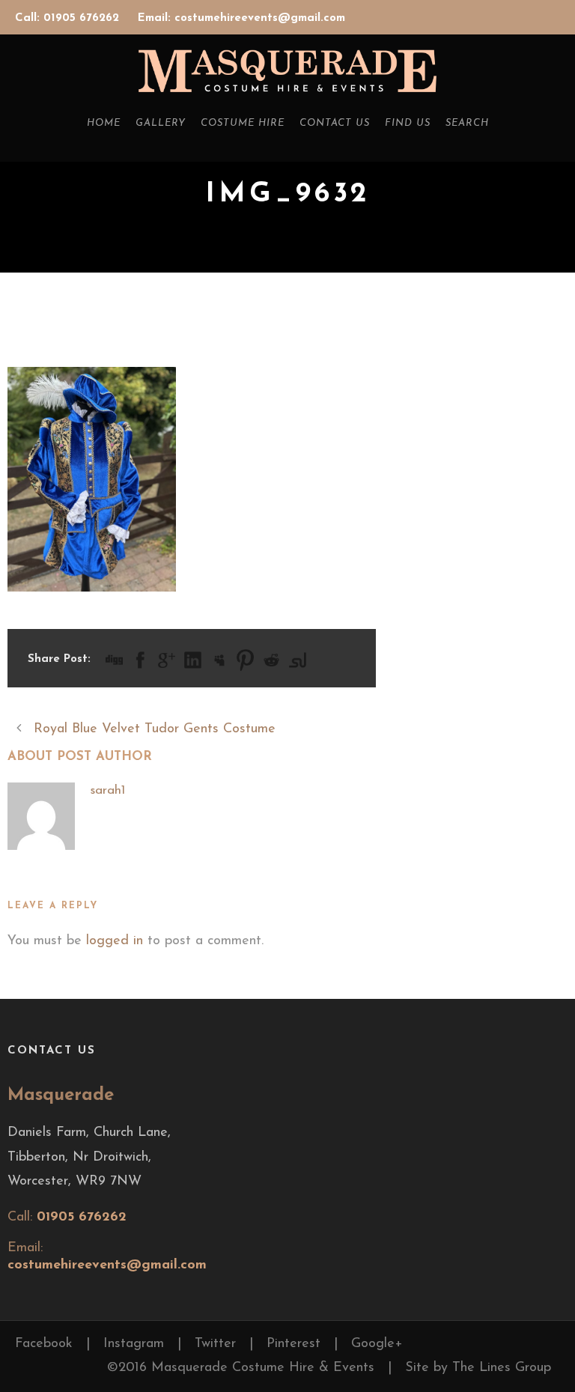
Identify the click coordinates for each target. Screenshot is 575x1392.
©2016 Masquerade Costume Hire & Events (240, 1368)
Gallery (161, 123)
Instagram (133, 1344)
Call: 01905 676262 (69, 18)
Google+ (377, 1344)
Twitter (215, 1344)
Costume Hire (243, 123)
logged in (114, 941)
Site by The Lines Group (478, 1368)
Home (104, 123)
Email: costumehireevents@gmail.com (241, 18)
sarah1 (107, 790)
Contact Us (334, 123)
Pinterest (293, 1344)
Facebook (44, 1344)
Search (467, 123)
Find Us (408, 123)
